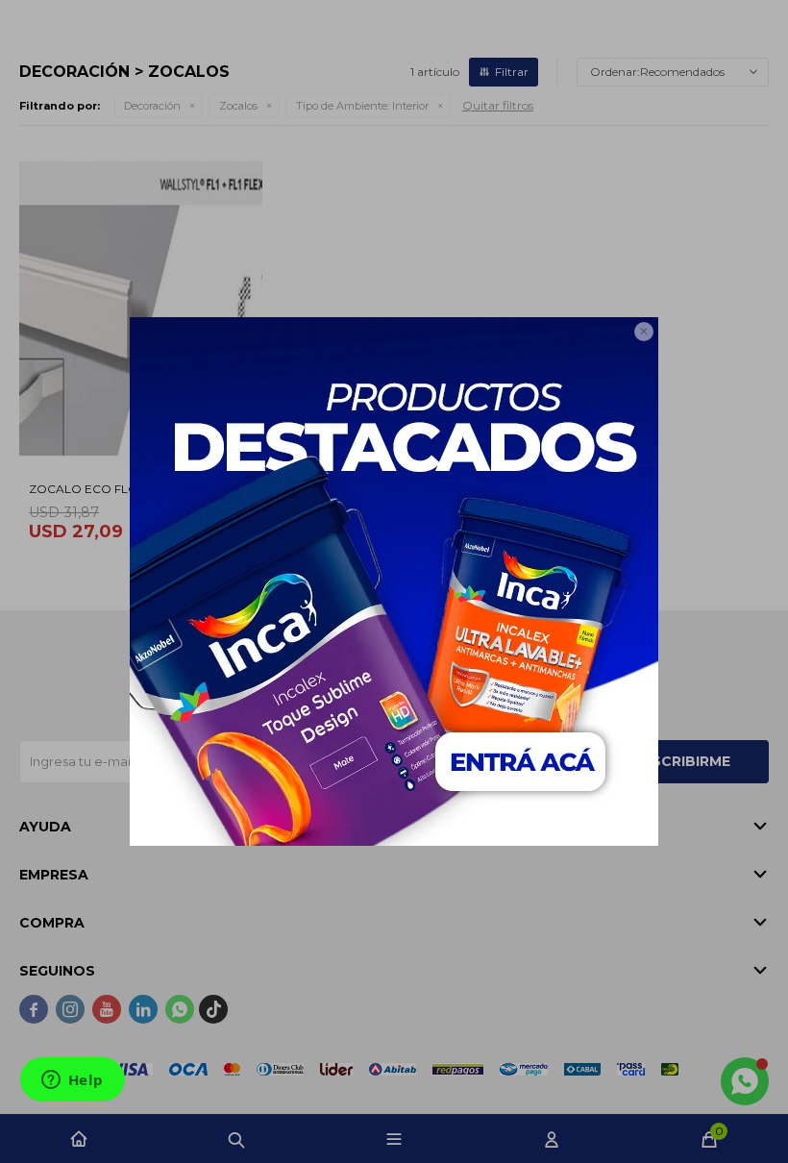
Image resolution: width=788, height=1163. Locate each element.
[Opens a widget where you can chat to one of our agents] (72, 1081)
